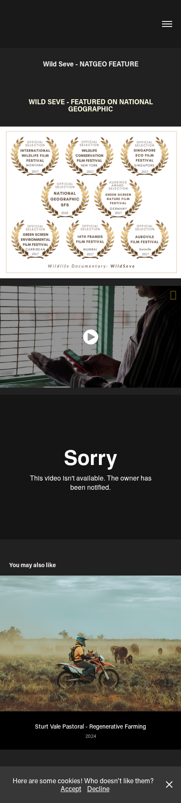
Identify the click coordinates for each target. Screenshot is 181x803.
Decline (98, 788)
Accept (71, 788)
